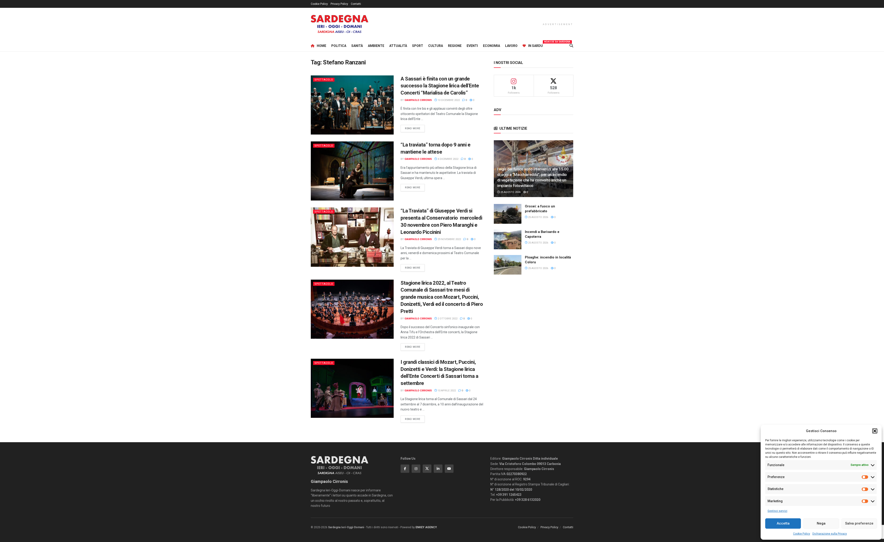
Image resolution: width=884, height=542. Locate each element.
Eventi (472, 46)
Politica (338, 46)
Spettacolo (323, 79)
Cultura (435, 46)
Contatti (356, 4)
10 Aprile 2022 (446, 390)
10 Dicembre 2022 (448, 100)
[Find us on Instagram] (416, 469)
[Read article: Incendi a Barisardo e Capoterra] (507, 239)
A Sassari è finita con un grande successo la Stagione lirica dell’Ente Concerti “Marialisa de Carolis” (440, 86)
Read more (415, 128)
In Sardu (535, 45)
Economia (491, 46)
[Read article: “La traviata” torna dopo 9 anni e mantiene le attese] (352, 171)
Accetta (783, 523)
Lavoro (511, 46)
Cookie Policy (801, 533)
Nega (821, 523)
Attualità (398, 46)
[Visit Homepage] (339, 24)
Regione (455, 46)
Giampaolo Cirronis (418, 100)
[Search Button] (571, 46)
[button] (874, 431)
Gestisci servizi (777, 511)
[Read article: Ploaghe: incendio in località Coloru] (507, 265)
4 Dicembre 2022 (447, 159)
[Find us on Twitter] (427, 469)
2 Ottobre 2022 (447, 318)
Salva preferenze (859, 523)
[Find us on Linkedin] (438, 469)
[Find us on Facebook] (405, 469)
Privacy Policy (339, 4)
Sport (417, 46)
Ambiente (376, 46)
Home (321, 46)
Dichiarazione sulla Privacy (829, 533)
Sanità (357, 46)
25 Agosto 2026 (510, 192)
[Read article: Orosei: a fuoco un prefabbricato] (507, 214)
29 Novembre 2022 (449, 239)
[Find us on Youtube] (449, 469)
